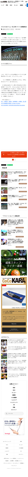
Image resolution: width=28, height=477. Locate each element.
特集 (14, 407)
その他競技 (14, 397)
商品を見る (14, 323)
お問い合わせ (6, 458)
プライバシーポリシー (7, 463)
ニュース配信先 (13, 458)
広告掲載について (18, 460)
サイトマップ (14, 465)
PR (14, 404)
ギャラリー (14, 409)
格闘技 (21, 5)
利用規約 (21, 463)
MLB (11, 5)
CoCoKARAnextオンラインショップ (14, 330)
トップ (2, 5)
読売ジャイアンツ (6, 29)
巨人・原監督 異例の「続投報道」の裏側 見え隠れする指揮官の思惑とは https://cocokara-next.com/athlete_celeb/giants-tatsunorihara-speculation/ (13, 103)
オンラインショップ (7, 441)
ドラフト (12, 29)
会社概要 (11, 460)
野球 (7, 5)
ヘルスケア (14, 400)
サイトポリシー (16, 463)
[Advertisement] (13, 15)
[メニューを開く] (26, 1)
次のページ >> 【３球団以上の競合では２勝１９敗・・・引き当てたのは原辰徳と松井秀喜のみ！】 (14, 154)
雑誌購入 (7, 460)
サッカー (16, 5)
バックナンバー (14, 402)
